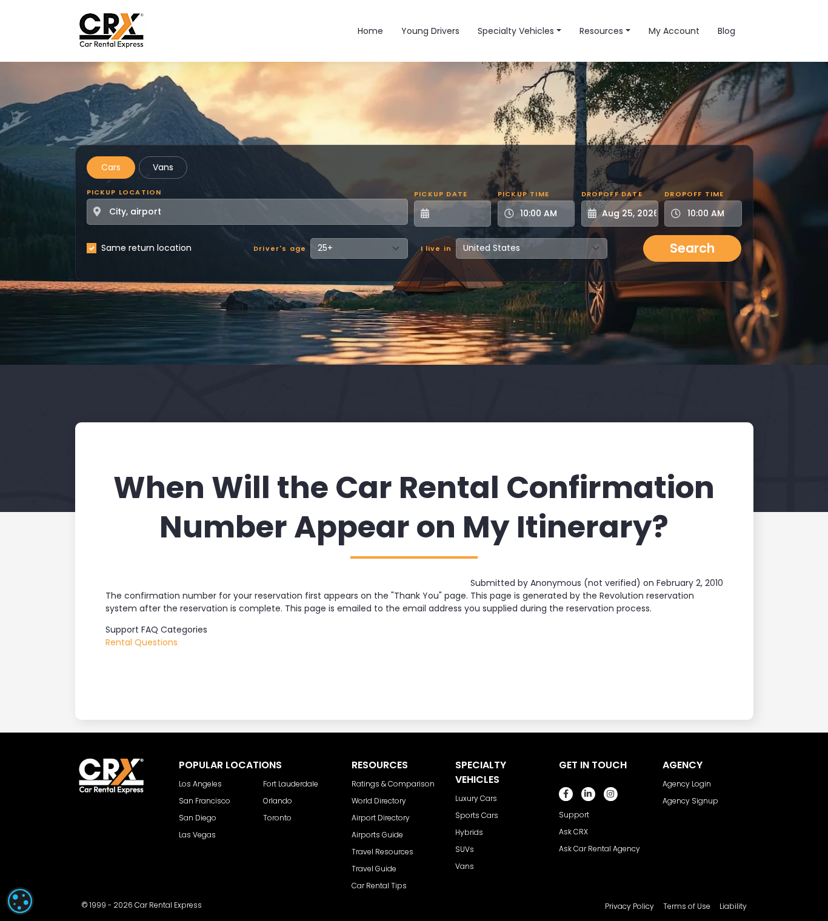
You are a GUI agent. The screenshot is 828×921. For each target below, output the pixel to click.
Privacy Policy (629, 906)
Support (574, 815)
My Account (674, 31)
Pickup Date (440, 194)
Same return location (146, 248)
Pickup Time (523, 194)
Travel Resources (382, 851)
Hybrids (469, 832)
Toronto (277, 818)
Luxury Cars (476, 798)
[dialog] (20, 901)
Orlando (277, 801)
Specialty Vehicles (516, 31)
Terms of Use (686, 906)
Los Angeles (200, 784)
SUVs (464, 849)
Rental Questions (141, 642)
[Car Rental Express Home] (111, 30)
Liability (733, 906)
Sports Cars (476, 815)
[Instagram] (611, 794)
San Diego (197, 818)
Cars (111, 167)
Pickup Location (124, 192)
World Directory (379, 801)
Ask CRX (573, 831)
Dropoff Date (612, 194)
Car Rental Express (168, 905)
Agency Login (687, 784)
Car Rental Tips (379, 885)
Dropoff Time (694, 194)
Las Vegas (197, 835)
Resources (601, 31)
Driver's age (279, 248)
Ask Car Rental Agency (599, 848)
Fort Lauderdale (290, 784)
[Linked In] (588, 794)
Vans (163, 167)
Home (370, 31)
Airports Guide (377, 835)
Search (692, 248)
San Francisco (204, 801)
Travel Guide (374, 868)
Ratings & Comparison (393, 784)
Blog (726, 31)
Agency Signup (690, 801)
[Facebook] (566, 794)
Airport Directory (381, 818)
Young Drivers (430, 31)
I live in (436, 248)
